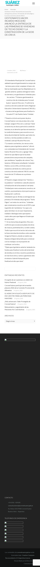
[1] (20, 55)
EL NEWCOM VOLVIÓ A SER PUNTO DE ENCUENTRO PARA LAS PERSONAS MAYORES (19, 295)
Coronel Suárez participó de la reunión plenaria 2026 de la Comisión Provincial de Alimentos (19, 287)
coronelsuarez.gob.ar (23, 552)
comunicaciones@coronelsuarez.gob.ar (20, 505)
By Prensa (23, 70)
